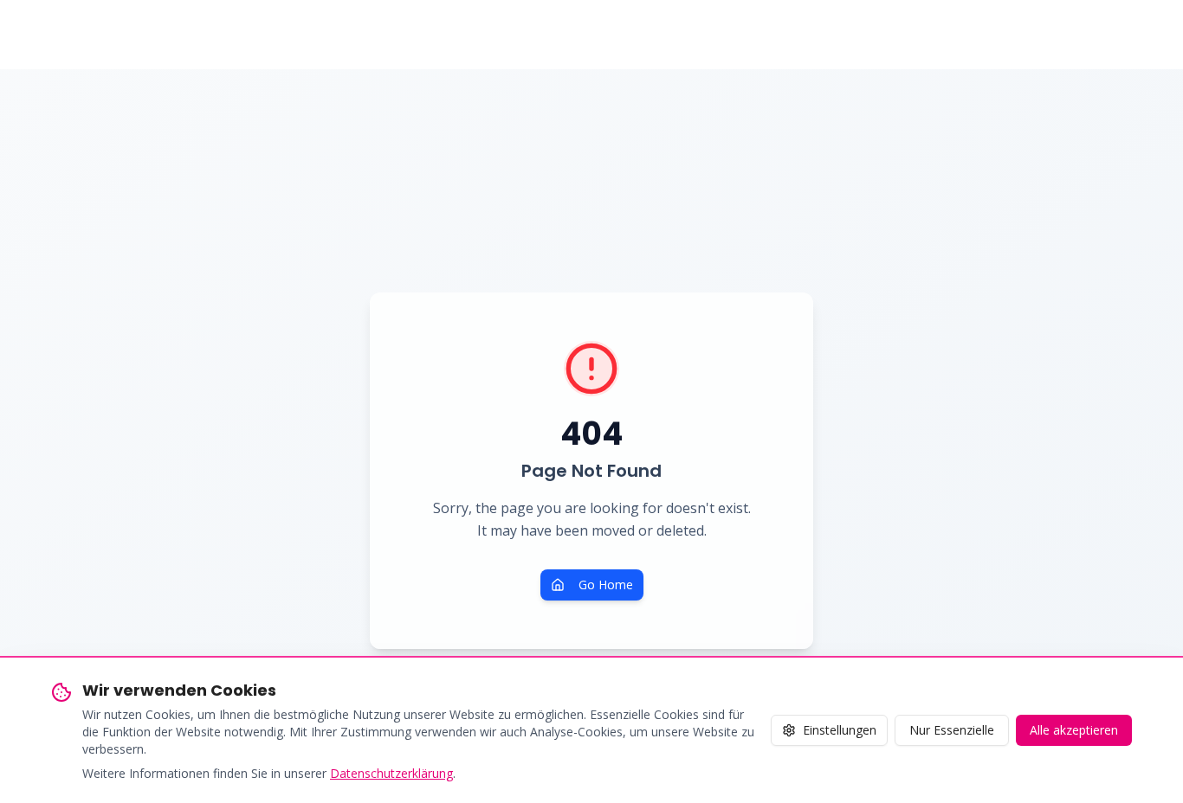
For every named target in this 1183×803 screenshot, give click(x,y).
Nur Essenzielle (951, 730)
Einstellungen (839, 730)
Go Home (606, 584)
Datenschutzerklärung (391, 773)
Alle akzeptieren (1074, 730)
